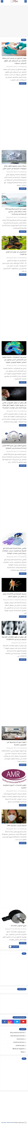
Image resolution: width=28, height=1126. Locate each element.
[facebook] (5, 1022)
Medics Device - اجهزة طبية (7, 1122)
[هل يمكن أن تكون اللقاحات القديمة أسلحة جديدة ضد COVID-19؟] (14, 628)
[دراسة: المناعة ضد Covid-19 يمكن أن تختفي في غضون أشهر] (14, 585)
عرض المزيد (15, 946)
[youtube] (23, 1022)
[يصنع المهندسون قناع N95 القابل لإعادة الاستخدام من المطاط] (14, 436)
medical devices (19, 1042)
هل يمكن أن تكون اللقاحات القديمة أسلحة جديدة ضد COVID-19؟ (14, 638)
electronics (21, 1039)
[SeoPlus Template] (26, 1123)
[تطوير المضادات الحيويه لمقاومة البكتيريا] (14, 776)
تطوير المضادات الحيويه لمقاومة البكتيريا (14, 787)
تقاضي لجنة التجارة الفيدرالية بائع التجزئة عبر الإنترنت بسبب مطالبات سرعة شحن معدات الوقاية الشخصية (14, 551)
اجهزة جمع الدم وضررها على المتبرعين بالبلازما (16, 744)
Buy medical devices (16, 929)
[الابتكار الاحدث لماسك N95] (14, 816)
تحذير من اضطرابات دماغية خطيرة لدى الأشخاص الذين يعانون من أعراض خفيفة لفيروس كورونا (14, 360)
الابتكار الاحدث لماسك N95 (16, 826)
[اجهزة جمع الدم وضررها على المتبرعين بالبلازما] (14, 733)
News (15, 66)
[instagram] (11, 1022)
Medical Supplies (19, 1049)
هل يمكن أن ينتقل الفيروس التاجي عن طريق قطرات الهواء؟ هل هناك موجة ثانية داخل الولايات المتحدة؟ (14, 405)
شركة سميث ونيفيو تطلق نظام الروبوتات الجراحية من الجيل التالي (14, 167)
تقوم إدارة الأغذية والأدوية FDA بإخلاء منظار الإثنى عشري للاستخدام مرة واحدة (15, 211)
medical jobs (20, 1045)
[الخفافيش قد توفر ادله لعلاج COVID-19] (14, 243)
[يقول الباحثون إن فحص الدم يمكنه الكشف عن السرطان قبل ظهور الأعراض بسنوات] (14, 49)
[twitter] (17, 1022)
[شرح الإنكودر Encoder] (14, 917)
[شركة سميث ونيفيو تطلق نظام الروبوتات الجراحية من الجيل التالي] (14, 157)
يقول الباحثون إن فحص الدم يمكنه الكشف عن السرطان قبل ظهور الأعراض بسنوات (14, 61)
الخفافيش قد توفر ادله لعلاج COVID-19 (16, 253)
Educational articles (17, 1036)
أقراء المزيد (22, 83)
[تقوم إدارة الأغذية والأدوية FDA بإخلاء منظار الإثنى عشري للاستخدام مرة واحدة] (14, 200)
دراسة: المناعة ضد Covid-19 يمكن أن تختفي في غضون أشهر (14, 595)
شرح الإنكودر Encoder (18, 926)
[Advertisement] (14, 22)
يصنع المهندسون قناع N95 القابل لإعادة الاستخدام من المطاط (14, 447)
